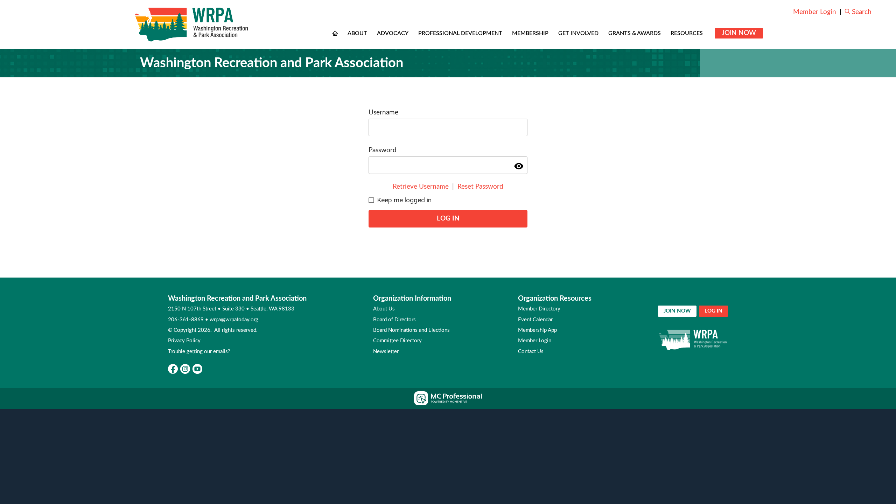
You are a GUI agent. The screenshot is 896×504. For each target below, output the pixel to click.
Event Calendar (535, 319)
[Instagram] (185, 369)
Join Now (739, 33)
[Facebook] (173, 369)
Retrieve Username (421, 186)
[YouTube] (197, 369)
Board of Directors (394, 319)
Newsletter (386, 351)
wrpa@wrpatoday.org (234, 319)
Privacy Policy (184, 340)
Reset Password (480, 186)
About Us (384, 309)
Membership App (537, 330)
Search (862, 12)
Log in (713, 311)
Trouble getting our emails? (199, 351)
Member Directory (539, 309)
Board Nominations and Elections (411, 330)
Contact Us (531, 351)
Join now (677, 311)
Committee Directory (397, 340)
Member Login (814, 12)
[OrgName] (191, 25)
